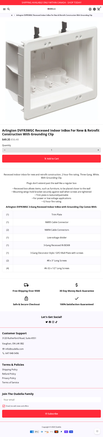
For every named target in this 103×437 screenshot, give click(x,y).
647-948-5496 (10, 353)
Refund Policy (9, 373)
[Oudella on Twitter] (47, 321)
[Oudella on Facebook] (50, 321)
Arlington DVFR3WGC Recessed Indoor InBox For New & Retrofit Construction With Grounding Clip (54, 15)
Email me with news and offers (17, 406)
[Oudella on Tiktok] (56, 321)
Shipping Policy (9, 369)
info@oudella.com (13, 348)
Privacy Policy (9, 378)
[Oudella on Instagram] (53, 321)
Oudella (58, 427)
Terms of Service (10, 382)
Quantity (6, 145)
